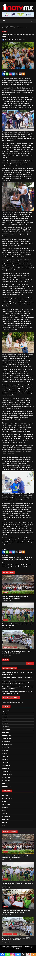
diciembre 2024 (6, 771)
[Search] (31, 21)
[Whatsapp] (7, 74)
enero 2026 (5, 732)
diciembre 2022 (6, 786)
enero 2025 (5, 768)
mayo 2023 (5, 783)
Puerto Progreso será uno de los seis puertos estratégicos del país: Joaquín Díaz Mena (17, 557)
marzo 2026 (5, 726)
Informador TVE (9, 39)
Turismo (4, 822)
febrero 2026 (6, 729)
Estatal (4, 31)
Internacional (6, 804)
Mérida (4, 810)
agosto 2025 (5, 747)
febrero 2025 (6, 765)
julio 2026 (5, 714)
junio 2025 (5, 753)
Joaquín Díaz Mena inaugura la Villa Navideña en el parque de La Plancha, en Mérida (17, 565)
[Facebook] (3, 74)
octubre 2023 (6, 780)
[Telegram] (13, 74)
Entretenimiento (8, 647)
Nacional (4, 813)
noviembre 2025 (7, 738)
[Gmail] (20, 74)
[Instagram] (10, 74)
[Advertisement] (18, 14)
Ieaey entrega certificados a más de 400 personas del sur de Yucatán (18, 584)
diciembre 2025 (6, 735)
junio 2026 (5, 717)
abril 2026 (5, 723)
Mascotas (5, 807)
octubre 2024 (6, 777)
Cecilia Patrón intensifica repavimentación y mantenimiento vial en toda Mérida (18, 899)
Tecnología (5, 819)
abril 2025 (5, 759)
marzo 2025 (5, 762)
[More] (23, 74)
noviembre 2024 (7, 774)
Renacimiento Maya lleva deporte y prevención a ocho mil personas (18, 612)
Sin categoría (6, 816)
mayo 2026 (5, 720)
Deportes (5, 795)
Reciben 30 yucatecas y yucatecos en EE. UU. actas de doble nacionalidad (18, 639)
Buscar (5, 660)
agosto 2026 (5, 711)
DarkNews (27, 947)
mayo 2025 (5, 756)
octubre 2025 (6, 741)
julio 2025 (5, 750)
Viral (3, 825)
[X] (16, 74)
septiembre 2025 (7, 744)
